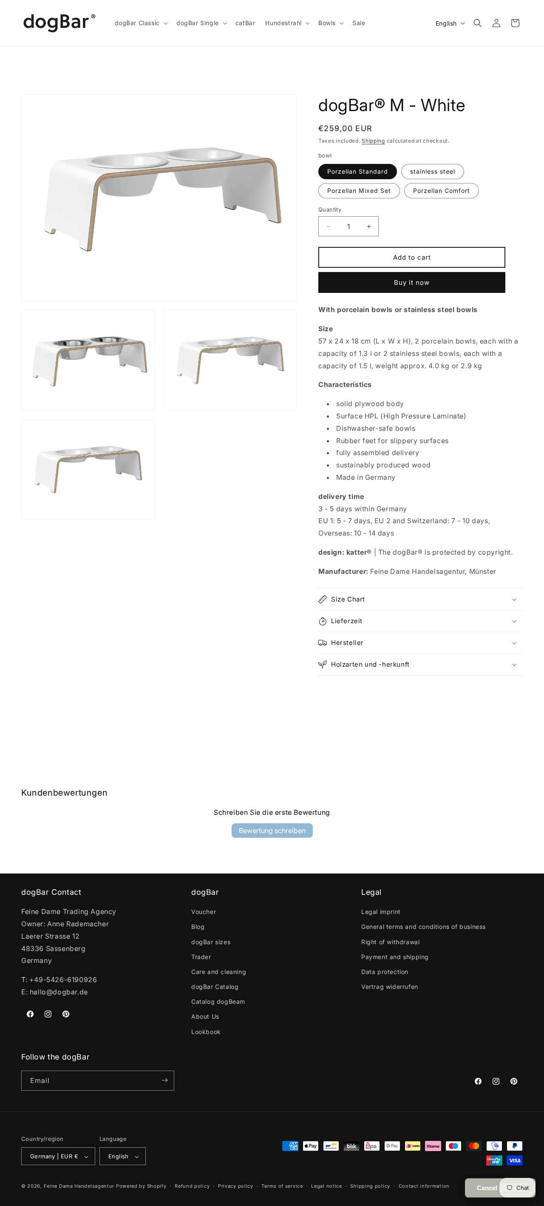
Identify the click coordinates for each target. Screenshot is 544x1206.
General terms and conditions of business (423, 926)
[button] (140, 23)
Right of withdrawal (390, 941)
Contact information (424, 1186)
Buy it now (412, 282)
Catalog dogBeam (218, 1001)
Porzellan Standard (357, 171)
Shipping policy (370, 1186)
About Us (205, 1016)
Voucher (203, 911)
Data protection (384, 971)
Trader (201, 956)
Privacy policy (235, 1186)
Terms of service (282, 1186)
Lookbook (206, 1031)
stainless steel (432, 171)
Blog (197, 926)
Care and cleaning (218, 971)
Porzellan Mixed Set (359, 190)
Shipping (373, 141)
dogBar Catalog (214, 986)
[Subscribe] (164, 1080)
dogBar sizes (210, 941)
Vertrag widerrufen (389, 986)
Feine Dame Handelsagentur (79, 1186)
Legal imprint (381, 911)
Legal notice (326, 1186)
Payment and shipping (395, 956)
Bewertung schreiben (272, 830)
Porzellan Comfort (441, 190)
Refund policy (192, 1186)
